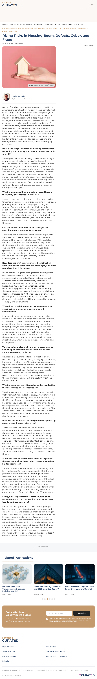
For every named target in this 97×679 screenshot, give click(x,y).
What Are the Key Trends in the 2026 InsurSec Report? (47, 588)
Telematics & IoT (8, 651)
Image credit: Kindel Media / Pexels (41, 85)
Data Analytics (51, 647)
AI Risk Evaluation (12, 28)
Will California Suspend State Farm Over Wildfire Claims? (79, 588)
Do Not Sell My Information (78, 670)
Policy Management (80, 28)
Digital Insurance (9, 647)
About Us (5, 670)
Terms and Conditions (58, 670)
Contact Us (16, 670)
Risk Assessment (11, 31)
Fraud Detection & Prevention (54, 28)
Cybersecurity (30, 28)
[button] (42, 599)
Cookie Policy (28, 670)
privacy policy (72, 621)
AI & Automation (9, 656)
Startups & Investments (55, 651)
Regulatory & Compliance (21, 24)
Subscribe (82, 613)
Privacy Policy (42, 670)
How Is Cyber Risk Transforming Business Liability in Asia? (13, 589)
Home (5, 24)
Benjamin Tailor (19, 96)
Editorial (5, 661)
